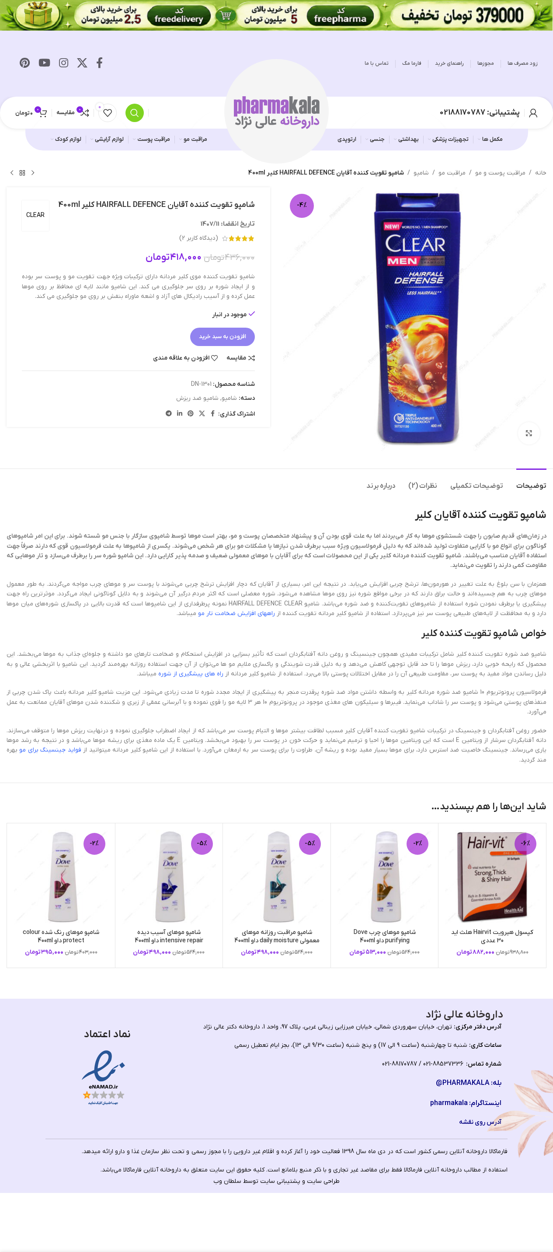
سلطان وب (227, 1181)
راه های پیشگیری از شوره (190, 674)
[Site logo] (276, 112)
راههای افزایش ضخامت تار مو (236, 613)
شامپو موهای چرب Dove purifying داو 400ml (385, 936)
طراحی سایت (323, 1181)
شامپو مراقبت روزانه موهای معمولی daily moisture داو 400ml (277, 936)
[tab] (531, 482)
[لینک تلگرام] (168, 414)
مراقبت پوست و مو (500, 173)
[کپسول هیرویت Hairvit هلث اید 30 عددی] (492, 877)
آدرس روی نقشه (480, 1122)
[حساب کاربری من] (533, 113)
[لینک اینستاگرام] (64, 63)
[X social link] (82, 63)
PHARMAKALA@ (463, 1083)
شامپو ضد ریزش (197, 398)
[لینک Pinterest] (24, 63)
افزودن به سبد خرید (222, 336)
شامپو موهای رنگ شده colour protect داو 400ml (61, 936)
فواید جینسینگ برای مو (50, 750)
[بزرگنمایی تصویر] (529, 433)
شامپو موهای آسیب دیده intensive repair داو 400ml (169, 936)
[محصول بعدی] (12, 173)
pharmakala (449, 1103)
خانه (540, 173)
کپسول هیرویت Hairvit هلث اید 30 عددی (492, 936)
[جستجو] (134, 113)
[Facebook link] (99, 63)
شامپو (421, 173)
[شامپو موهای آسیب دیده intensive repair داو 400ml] (169, 877)
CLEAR (35, 215)
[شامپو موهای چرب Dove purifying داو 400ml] (384, 877)
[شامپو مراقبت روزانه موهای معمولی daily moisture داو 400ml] (277, 877)
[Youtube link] (44, 63)
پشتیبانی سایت (280, 1181)
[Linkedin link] (179, 414)
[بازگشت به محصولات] (22, 173)
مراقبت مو (452, 173)
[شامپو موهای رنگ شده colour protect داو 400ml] (61, 877)
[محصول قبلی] (33, 173)
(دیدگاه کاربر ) (198, 238)
